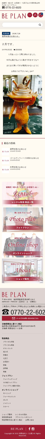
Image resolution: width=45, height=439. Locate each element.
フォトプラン (7, 376)
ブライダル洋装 (8, 342)
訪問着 (5, 368)
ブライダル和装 (8, 345)
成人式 (5, 352)
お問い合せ (29, 420)
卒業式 (5, 355)
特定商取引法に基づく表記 (12, 420)
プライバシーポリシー (23, 417)
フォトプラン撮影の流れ (11, 386)
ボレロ (5, 400)
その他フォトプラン (10, 382)
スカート (6, 406)
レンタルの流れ (21, 414)
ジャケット (7, 403)
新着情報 (19, 50)
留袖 (4, 365)
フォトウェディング (10, 379)
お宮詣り (6, 362)
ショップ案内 (7, 414)
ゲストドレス (7, 348)
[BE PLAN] (14, 16)
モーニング (7, 393)
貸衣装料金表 (7, 417)
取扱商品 (5, 338)
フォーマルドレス (9, 396)
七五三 (5, 358)
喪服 (4, 372)
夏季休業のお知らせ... (11, 36)
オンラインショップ (10, 390)
